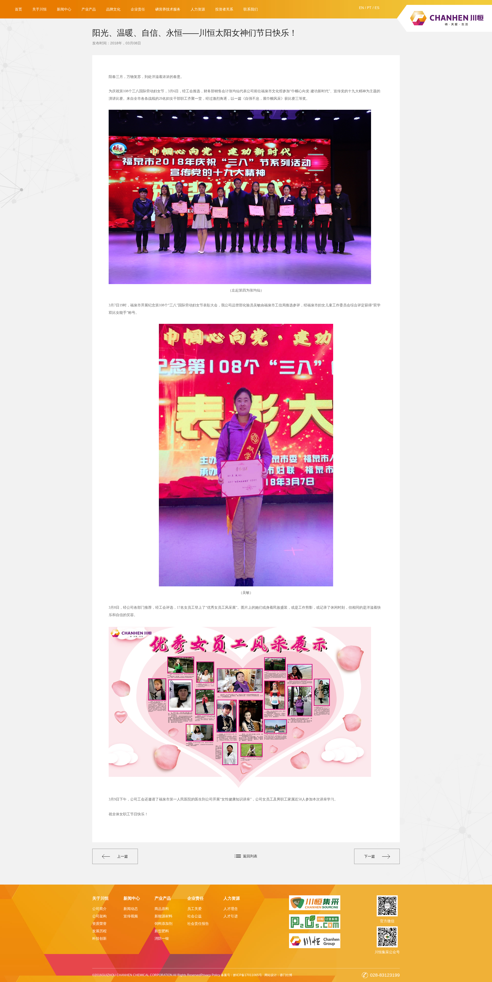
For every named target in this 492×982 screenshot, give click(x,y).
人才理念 (230, 909)
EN (361, 8)
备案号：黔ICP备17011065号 (241, 975)
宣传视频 (131, 916)
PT (369, 8)
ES (377, 8)
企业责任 (138, 9)
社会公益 (194, 916)
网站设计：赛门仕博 (278, 975)
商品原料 (162, 909)
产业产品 (88, 9)
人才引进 (230, 916)
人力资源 (198, 9)
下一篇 (369, 856)
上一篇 (122, 856)
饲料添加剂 (163, 923)
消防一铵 (162, 938)
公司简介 (99, 909)
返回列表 (250, 856)
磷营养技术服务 (167, 9)
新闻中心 (64, 9)
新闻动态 (131, 909)
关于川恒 (39, 9)
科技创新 (99, 938)
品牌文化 (113, 9)
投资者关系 (224, 9)
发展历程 (99, 931)
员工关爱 (194, 909)
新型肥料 (162, 931)
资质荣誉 (99, 923)
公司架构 (99, 916)
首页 (18, 9)
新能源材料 (163, 916)
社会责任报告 (198, 923)
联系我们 (250, 9)
